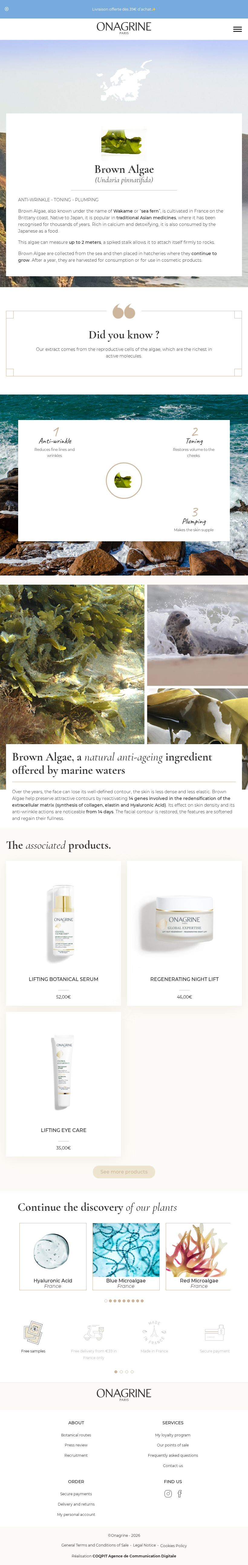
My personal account (76, 1514)
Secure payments (76, 1494)
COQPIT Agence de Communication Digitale (134, 1556)
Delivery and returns (76, 1504)
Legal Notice (144, 1545)
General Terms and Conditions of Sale (95, 1545)
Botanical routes (76, 1435)
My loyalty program (173, 1435)
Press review (76, 1445)
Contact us (173, 1465)
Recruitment (76, 1455)
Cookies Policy (173, 1545)
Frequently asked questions (173, 1455)
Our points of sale (173, 1445)
